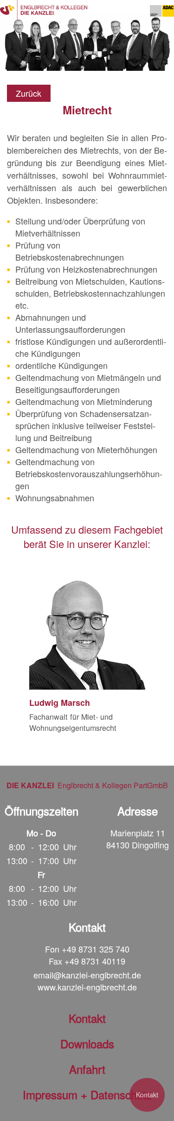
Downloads (87, 1043)
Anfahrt (87, 1069)
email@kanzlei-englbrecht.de (87, 975)
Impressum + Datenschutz (87, 1094)
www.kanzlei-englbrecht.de (87, 987)
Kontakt (147, 1094)
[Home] (43, 9)
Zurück (28, 93)
